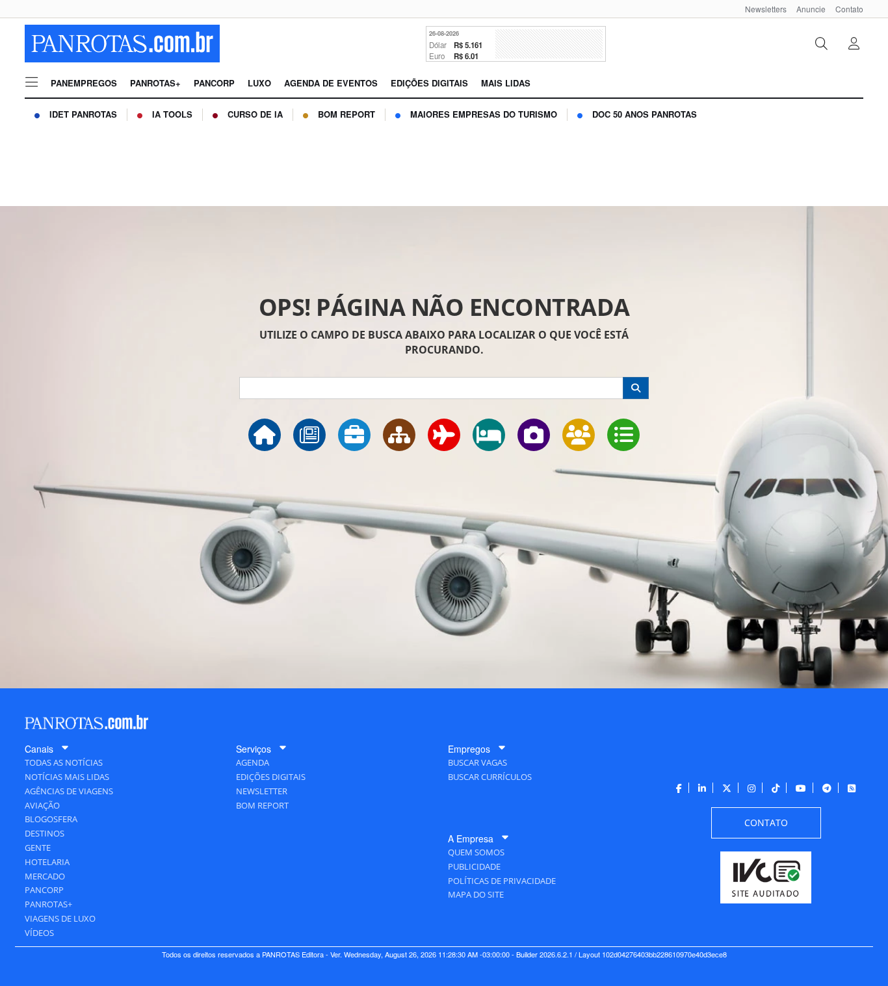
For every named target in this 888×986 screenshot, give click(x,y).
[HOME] (264, 435)
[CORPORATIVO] (354, 435)
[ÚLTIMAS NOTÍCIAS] (309, 435)
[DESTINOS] (533, 435)
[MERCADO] (399, 435)
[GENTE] (578, 435)
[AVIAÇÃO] (444, 435)
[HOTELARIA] (489, 435)
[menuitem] (761, 8)
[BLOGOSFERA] (623, 435)
